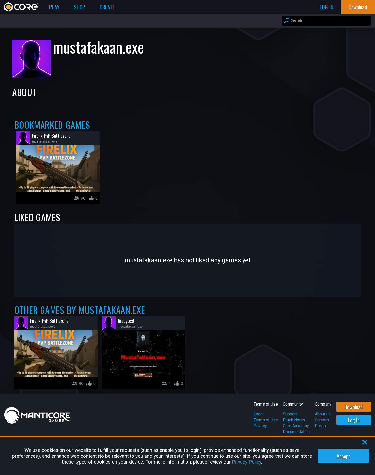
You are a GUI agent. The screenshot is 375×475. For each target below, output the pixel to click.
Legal (259, 414)
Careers (322, 420)
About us (323, 414)
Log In (354, 420)
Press (320, 425)
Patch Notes (294, 420)
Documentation (296, 431)
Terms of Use (266, 420)
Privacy (260, 425)
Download (354, 407)
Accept (343, 456)
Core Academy (296, 425)
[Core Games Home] (21, 7)
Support (290, 414)
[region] (187, 456)
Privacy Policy (246, 462)
